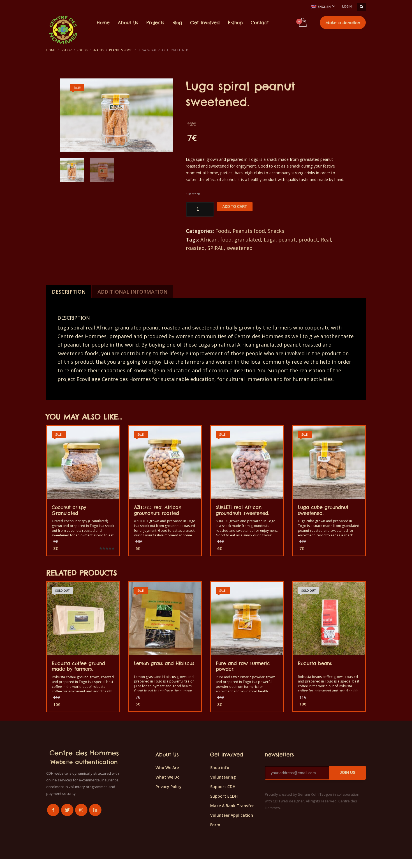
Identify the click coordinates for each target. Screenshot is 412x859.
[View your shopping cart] (302, 22)
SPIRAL (215, 248)
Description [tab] (69, 291)
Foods (222, 230)
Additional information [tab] (133, 291)
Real (326, 239)
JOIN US (347, 772)
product (308, 239)
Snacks (276, 230)
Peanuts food (249, 230)
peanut (287, 239)
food (226, 239)
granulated (247, 239)
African (208, 239)
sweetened (239, 248)
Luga (270, 239)
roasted (195, 248)
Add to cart (234, 207)
